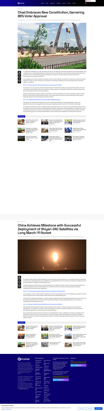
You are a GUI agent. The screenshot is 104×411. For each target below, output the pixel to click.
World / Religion (47, 400)
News (47, 3)
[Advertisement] (52, 216)
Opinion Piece (47, 382)
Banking (37, 365)
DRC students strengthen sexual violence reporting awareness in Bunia (78, 138)
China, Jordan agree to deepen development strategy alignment (31, 335)
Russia (45, 387)
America (37, 362)
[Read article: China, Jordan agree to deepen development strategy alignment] (21, 336)
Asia (25, 221)
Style (45, 392)
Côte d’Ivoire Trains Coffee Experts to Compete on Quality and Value (32, 121)
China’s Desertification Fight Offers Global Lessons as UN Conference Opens (55, 129)
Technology (46, 394)
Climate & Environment (38, 373)
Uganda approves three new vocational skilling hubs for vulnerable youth (79, 121)
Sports (63, 3)
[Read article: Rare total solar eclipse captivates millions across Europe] (21, 138)
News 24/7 (52, 3)
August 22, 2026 (29, 133)
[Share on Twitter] (19, 75)
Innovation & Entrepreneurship (47, 370)
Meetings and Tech (47, 378)
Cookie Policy (8, 409)
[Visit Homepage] (24, 3)
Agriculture (37, 360)
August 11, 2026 (76, 140)
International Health (46, 374)
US (44, 397)
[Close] (102, 405)
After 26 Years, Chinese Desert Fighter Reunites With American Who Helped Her (55, 335)
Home (42, 3)
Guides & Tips (47, 363)
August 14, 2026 (76, 132)
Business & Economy (37, 370)
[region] (52, 407)
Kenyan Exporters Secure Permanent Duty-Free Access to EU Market (45, 85)
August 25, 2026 (29, 338)
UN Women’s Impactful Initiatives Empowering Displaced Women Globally (47, 291)
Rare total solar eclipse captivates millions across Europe (32, 138)
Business (59, 3)
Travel (45, 395)
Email (72, 360)
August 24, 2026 (76, 339)
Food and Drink (47, 360)
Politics (45, 385)
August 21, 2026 (52, 345)
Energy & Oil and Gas (38, 388)
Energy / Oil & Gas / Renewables (38, 384)
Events (74, 3)
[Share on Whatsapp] (19, 78)
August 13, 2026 (29, 140)
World (68, 3)
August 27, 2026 (53, 125)
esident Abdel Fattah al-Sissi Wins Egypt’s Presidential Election (45, 99)
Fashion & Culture (37, 397)
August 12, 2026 (52, 141)
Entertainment (38, 391)
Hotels (45, 367)
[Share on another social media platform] (19, 81)
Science (45, 389)
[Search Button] (85, 3)
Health (45, 366)
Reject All (90, 408)
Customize (82, 408)
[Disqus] (52, 162)
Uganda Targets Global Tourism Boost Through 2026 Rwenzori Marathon (79, 129)
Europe (36, 394)
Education (37, 381)
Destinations (38, 378)
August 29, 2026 (29, 124)
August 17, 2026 (52, 132)
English (89, 0)
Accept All (98, 408)
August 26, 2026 (76, 124)
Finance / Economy (37, 401)
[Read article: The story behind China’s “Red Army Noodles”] (44, 344)
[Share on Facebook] (19, 72)
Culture (36, 376)
